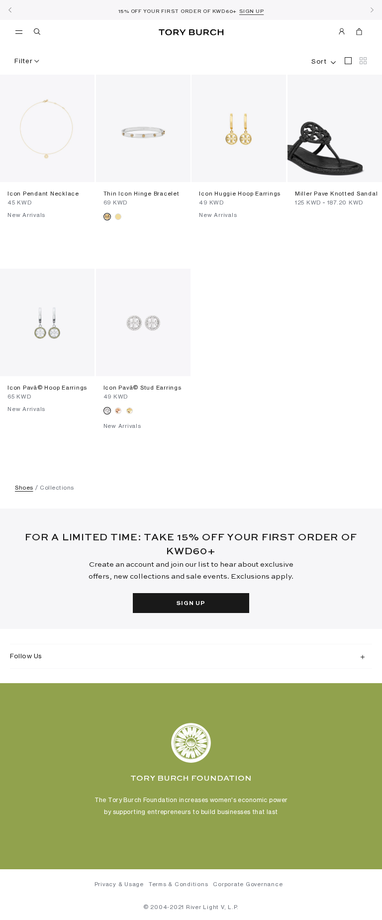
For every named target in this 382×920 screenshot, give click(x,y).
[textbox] (319, 59)
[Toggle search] (38, 33)
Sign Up (191, 604)
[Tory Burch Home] (191, 32)
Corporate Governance (248, 884)
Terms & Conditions (178, 884)
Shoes (24, 487)
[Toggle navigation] (19, 31)
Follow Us (26, 656)
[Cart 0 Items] (355, 33)
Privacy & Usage (119, 884)
